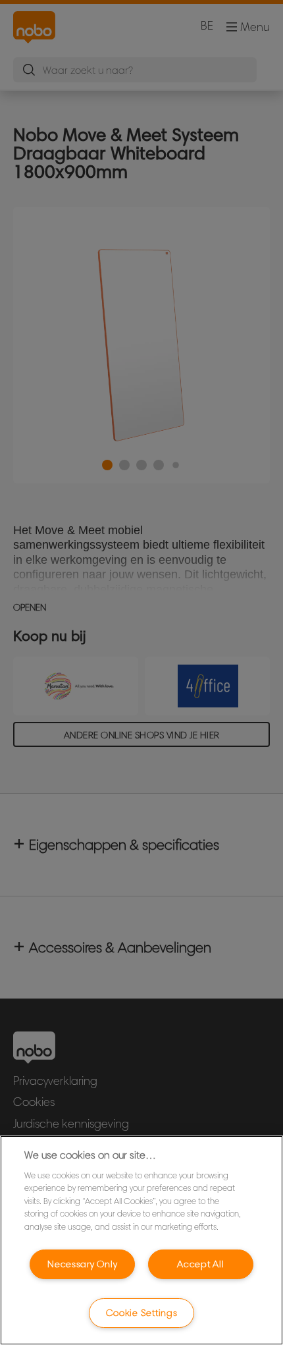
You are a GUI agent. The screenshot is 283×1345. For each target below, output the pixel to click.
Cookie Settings (142, 1313)
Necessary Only (82, 1264)
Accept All (200, 1264)
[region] (141, 1240)
